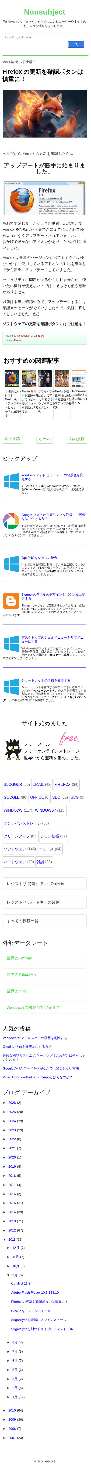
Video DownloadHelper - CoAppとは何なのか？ (38, 1077)
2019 (12, 1166)
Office (37, 797)
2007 (12, 1438)
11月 (16, 1257)
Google (12, 797)
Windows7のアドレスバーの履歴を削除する (35, 1038)
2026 (12, 1103)
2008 (12, 1429)
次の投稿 (12, 439)
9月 (15, 1275)
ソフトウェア (15, 849)
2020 (12, 1157)
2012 (12, 1230)
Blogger (13, 784)
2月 (15, 1388)
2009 (12, 1419)
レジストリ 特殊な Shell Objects (35, 883)
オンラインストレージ (22, 823)
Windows (13, 810)
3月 (15, 1379)
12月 (16, 1248)
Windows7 (45, 810)
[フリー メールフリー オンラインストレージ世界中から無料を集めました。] (45, 769)
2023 (12, 1130)
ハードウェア (15, 862)
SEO (56, 797)
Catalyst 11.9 (20, 1283)
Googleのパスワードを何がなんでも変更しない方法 (41, 1068)
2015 (12, 1203)
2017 (12, 1185)
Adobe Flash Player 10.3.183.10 (35, 1292)
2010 (12, 1410)
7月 (15, 1351)
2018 (12, 1176)
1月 (15, 1397)
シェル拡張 (49, 836)
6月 (15, 1360)
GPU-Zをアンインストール (31, 1311)
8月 (15, 1342)
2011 (12, 1239)
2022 (12, 1139)
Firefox (18, 340)
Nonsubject (44, 12)
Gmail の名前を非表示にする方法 (27, 1046)
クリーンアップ (17, 836)
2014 (12, 1212)
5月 (15, 1370)
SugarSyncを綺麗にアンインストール (38, 1320)
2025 (12, 1112)
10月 (16, 1266)
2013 (12, 1221)
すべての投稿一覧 (22, 920)
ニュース (46, 849)
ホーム (44, 439)
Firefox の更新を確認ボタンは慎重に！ (39, 1302)
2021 (12, 1148)
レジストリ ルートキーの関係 (33, 902)
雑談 (40, 862)
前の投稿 (77, 439)
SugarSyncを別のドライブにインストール (42, 1329)
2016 (12, 1194)
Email (38, 784)
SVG (75, 797)
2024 (12, 1121)
